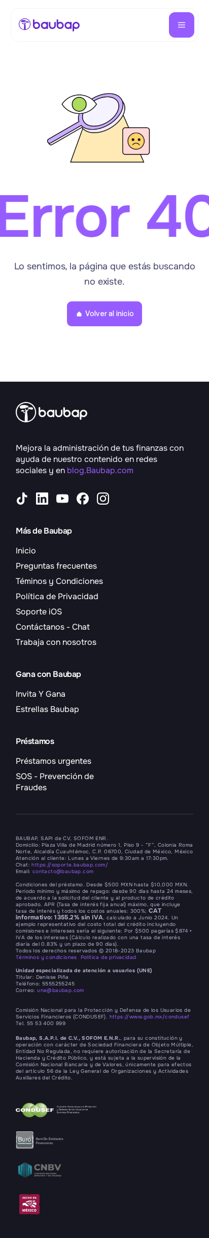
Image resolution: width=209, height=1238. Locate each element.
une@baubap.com (60, 990)
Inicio (26, 550)
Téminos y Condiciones (59, 581)
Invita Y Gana (40, 694)
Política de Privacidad (57, 596)
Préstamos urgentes (53, 761)
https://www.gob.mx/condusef (150, 1016)
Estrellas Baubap (47, 709)
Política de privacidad (108, 957)
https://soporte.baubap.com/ (69, 864)
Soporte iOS (39, 611)
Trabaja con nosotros (56, 642)
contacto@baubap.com (63, 871)
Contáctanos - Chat (53, 627)
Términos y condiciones (48, 957)
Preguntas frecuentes (56, 566)
